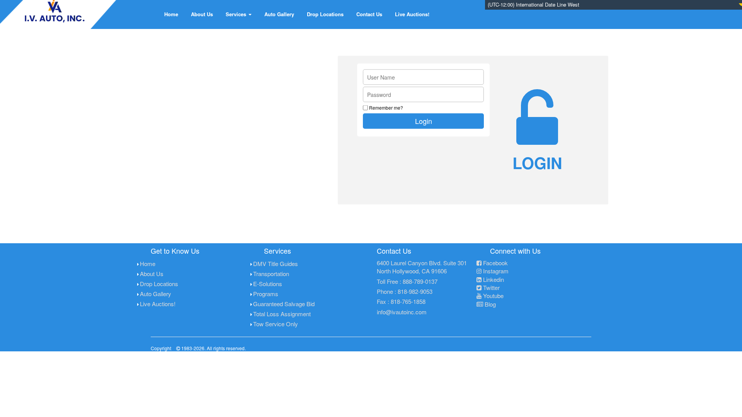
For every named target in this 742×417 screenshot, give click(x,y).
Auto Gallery (279, 14)
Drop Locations (325, 14)
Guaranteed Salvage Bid (284, 304)
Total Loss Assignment (282, 314)
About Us (202, 14)
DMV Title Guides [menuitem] (275, 263)
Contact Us (369, 14)
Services (237, 14)
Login (423, 121)
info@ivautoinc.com (402, 312)
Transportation (271, 274)
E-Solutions (267, 284)
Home (171, 14)
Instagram (495, 271)
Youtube (493, 296)
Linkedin (493, 279)
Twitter (491, 287)
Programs (265, 294)
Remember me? (386, 107)
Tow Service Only (275, 324)
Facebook (495, 263)
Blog (489, 304)
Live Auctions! (412, 14)
